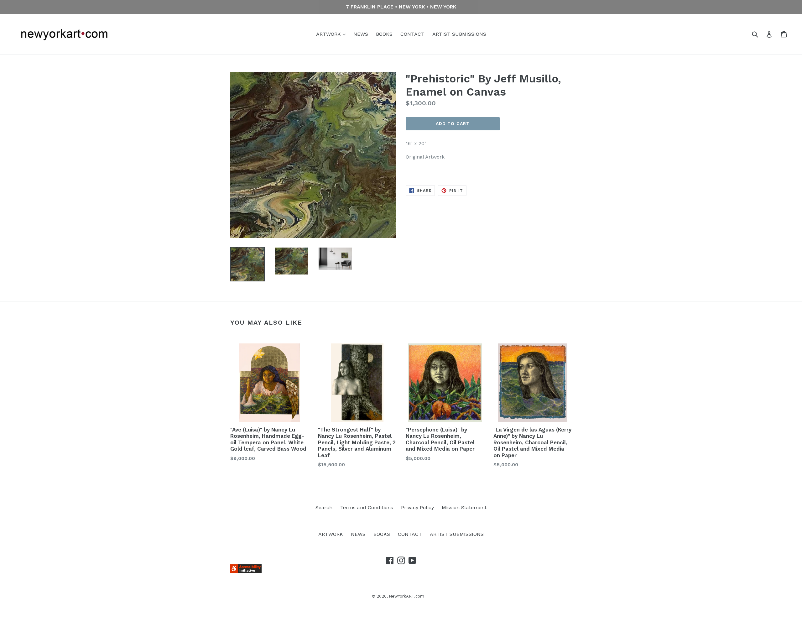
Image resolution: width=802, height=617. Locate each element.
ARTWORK (329, 34)
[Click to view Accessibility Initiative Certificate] (246, 571)
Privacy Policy (417, 507)
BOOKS (384, 34)
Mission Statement (464, 507)
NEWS (360, 34)
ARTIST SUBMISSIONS (459, 34)
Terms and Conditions (366, 507)
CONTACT (412, 34)
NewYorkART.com (406, 596)
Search (323, 507)
